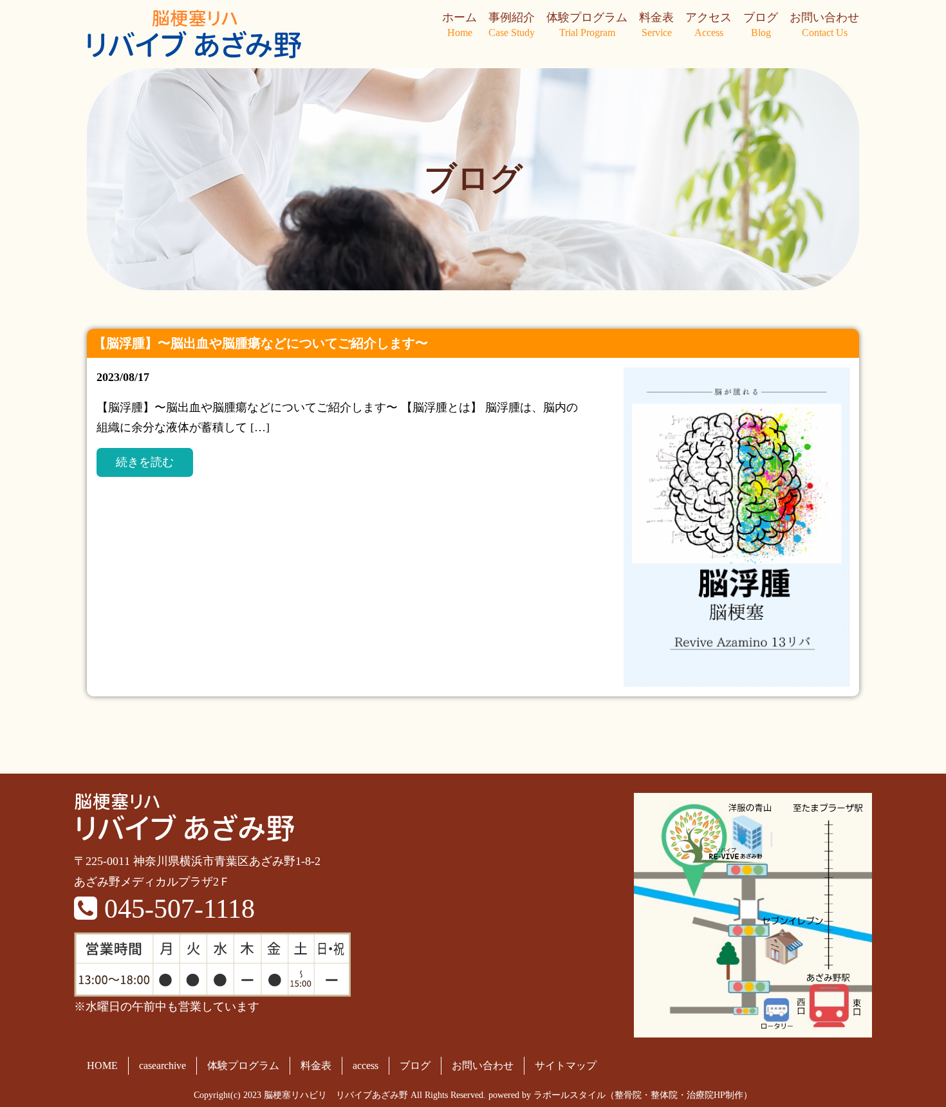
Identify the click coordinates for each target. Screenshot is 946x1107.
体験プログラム (586, 24)
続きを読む (145, 462)
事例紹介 (511, 24)
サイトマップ (566, 1065)
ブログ (760, 24)
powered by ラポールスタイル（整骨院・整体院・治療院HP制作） (620, 1095)
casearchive (162, 1065)
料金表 (656, 24)
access (365, 1065)
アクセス (708, 24)
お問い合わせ (824, 24)
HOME (102, 1065)
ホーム (459, 24)
